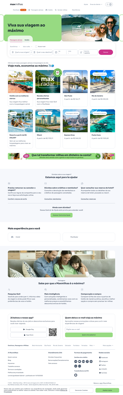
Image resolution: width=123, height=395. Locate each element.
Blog (9, 360)
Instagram (104, 361)
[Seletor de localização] (31, 52)
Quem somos (12, 357)
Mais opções (107, 345)
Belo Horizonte (37, 345)
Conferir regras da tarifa (17, 199)
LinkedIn (104, 369)
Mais (91, 345)
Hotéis (50, 10)
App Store (29, 335)
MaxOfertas (76, 10)
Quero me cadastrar (89, 335)
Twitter (103, 365)
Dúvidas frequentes (55, 357)
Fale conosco (52, 363)
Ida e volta (26, 46)
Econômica (13, 46)
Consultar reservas (88, 199)
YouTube (104, 373)
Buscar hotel (41, 46)
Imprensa (11, 363)
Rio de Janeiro (58, 345)
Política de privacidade (15, 372)
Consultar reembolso (52, 199)
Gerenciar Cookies (81, 390)
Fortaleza (76, 345)
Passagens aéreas (37, 10)
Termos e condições (15, 369)
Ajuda (86, 4)
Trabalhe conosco (14, 366)
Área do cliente (95, 4)
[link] (62, 215)
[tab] (16, 40)
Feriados (84, 345)
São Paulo (47, 345)
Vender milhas (62, 10)
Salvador (68, 345)
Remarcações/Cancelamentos (58, 360)
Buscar (105, 52)
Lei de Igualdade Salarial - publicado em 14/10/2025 (25, 375)
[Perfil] (109, 4)
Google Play (30, 329)
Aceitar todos (107, 390)
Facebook (104, 357)
